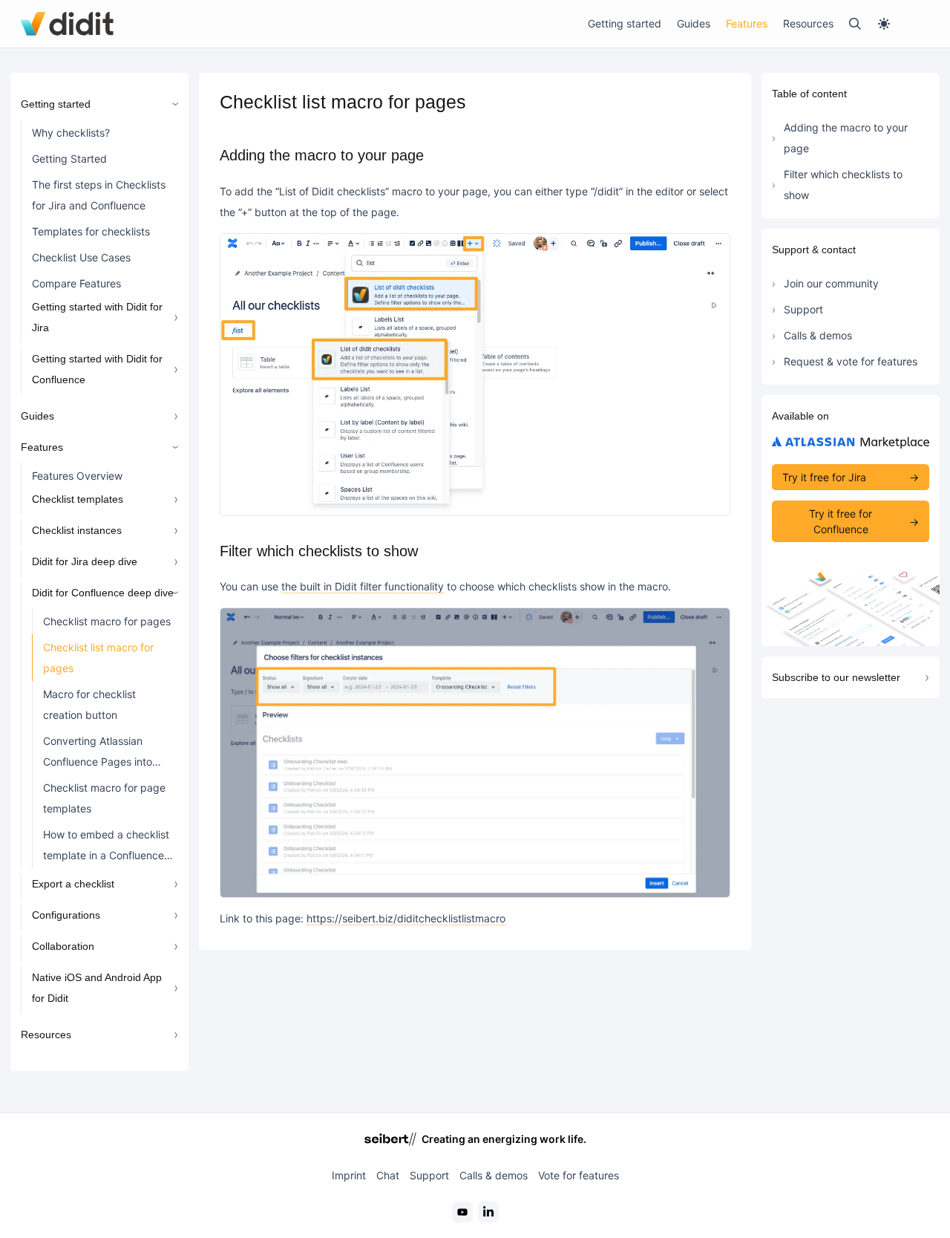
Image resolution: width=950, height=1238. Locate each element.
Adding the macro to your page (846, 137)
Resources (808, 23)
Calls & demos (818, 335)
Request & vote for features (850, 361)
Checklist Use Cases (81, 257)
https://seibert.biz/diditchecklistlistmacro (406, 918)
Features (746, 23)
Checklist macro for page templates (104, 798)
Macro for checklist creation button (89, 704)
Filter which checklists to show (843, 184)
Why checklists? (71, 132)
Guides (693, 23)
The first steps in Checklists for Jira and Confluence (99, 195)
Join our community (831, 283)
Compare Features (76, 283)
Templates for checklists (91, 231)
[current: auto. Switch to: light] (903, 23)
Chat (387, 1175)
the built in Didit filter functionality (362, 586)
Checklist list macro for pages (98, 657)
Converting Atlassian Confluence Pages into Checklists (97, 754)
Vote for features (578, 1175)
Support (803, 309)
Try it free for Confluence (840, 521)
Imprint (349, 1175)
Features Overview (77, 475)
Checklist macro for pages (107, 621)
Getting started (624, 23)
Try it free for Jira (824, 477)
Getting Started (69, 158)
